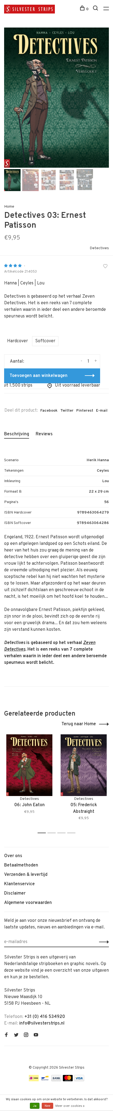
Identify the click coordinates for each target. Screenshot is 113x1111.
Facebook (49, 410)
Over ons (13, 856)
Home (9, 206)
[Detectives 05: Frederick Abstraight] (84, 765)
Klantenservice (19, 884)
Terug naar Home (78, 724)
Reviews (44, 434)
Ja (34, 1106)
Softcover (45, 341)
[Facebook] (6, 1035)
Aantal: (17, 361)
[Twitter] (16, 1035)
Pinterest (84, 410)
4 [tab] (73, 833)
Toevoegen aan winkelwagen (38, 376)
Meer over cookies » (69, 1106)
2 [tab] (53, 833)
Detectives (99, 248)
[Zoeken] (96, 9)
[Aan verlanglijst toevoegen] (105, 267)
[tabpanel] (56, 98)
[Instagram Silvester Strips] (26, 1035)
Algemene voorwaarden (28, 903)
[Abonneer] (102, 942)
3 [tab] (63, 833)
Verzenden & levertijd (25, 875)
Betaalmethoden (21, 865)
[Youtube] (36, 1035)
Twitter (67, 410)
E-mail (102, 410)
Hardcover (17, 341)
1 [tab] (43, 833)
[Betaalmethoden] (34, 1080)
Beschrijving (16, 434)
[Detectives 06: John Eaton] (29, 765)
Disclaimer (15, 893)
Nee (47, 1106)
